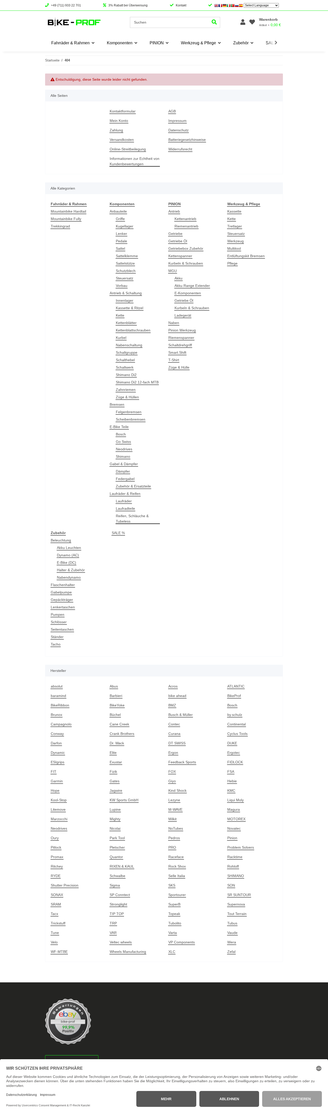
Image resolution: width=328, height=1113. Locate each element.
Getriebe (175, 234)
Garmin (57, 781)
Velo (54, 942)
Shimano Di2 (126, 375)
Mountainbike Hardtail (68, 211)
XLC (171, 952)
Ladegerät (183, 315)
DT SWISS (177, 743)
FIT (53, 771)
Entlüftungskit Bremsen (246, 256)
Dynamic (58, 753)
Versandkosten (122, 140)
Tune (55, 933)
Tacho (55, 644)
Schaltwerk (125, 367)
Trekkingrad (60, 226)
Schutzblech (126, 271)
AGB (172, 111)
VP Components (181, 942)
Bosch (121, 434)
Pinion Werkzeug (182, 330)
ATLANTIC (235, 686)
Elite (113, 753)
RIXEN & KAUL (122, 866)
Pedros (174, 838)
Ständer (57, 637)
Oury (55, 838)
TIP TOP (117, 914)
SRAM (56, 904)
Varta (172, 933)
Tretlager (234, 226)
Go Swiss (123, 442)
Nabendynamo (69, 577)
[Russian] (237, 5)
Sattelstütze (125, 263)
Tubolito (174, 923)
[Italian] (229, 5)
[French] (220, 5)
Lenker (121, 234)
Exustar (116, 762)
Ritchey (57, 866)
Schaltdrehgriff (180, 345)
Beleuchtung (61, 540)
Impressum (177, 121)
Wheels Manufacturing (128, 952)
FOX (172, 771)
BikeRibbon (60, 705)
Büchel (115, 715)
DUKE (232, 743)
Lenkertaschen (63, 607)
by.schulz (234, 715)
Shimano (123, 456)
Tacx (54, 914)
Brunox (56, 715)
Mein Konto (119, 121)
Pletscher (117, 847)
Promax (57, 857)
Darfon (56, 743)
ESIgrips (57, 762)
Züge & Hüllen (127, 397)
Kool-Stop (59, 800)
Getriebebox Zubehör (185, 248)
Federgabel (125, 479)
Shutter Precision (64, 885)
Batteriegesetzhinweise (187, 140)
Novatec (234, 828)
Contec (174, 724)
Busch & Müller (180, 715)
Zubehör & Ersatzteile (133, 486)
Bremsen (117, 404)
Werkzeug (235, 241)
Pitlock (56, 847)
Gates (114, 781)
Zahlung (116, 130)
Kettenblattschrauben (133, 330)
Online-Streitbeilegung (128, 149)
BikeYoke (117, 705)
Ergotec (233, 753)
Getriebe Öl (177, 241)
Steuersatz (124, 278)
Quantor (116, 857)
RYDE (55, 876)
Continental (236, 724)
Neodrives (124, 449)
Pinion (232, 838)
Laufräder (124, 501)
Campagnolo (61, 724)
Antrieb (174, 211)
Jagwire (116, 790)
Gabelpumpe (61, 592)
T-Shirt (173, 360)
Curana (174, 734)
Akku (178, 278)
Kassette (234, 211)
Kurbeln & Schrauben (185, 263)
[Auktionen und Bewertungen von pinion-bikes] (68, 1021)
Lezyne (174, 800)
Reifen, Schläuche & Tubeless (132, 518)
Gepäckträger (62, 600)
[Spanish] (241, 5)
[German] (224, 5)
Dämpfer (123, 471)
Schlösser (59, 622)
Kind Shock (177, 790)
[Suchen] (214, 22)
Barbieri (116, 696)
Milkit (172, 819)
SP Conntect (120, 895)
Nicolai (115, 828)
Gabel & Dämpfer (124, 464)
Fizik (113, 771)
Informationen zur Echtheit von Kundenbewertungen (134, 161)
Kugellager (124, 226)
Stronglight (118, 904)
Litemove (58, 809)
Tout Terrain (237, 914)
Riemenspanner (181, 338)
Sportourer (177, 895)
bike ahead (177, 696)
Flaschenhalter (63, 585)
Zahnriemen (126, 390)
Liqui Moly (235, 800)
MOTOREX (236, 819)
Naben (173, 323)
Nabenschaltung (129, 345)
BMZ (172, 705)
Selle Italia (176, 876)
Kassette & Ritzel (129, 308)
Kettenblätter (126, 323)
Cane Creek (119, 724)
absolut (57, 686)
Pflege (232, 263)
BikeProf (234, 696)
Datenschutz (178, 130)
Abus (114, 686)
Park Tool (117, 838)
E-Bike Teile (119, 427)
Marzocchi (59, 819)
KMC (231, 790)
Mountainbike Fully (66, 219)
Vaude (232, 933)
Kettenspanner (180, 256)
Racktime (234, 857)
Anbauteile (118, 211)
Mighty (115, 819)
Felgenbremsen (128, 412)
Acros (173, 686)
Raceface (176, 857)
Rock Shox (177, 866)
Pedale (121, 241)
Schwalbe (117, 876)
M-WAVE (175, 809)
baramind (58, 696)
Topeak (174, 914)
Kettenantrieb (185, 219)
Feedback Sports (182, 762)
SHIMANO (235, 876)
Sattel (120, 248)
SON (231, 885)
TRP (113, 923)
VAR (113, 933)
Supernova (236, 904)
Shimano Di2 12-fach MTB (137, 382)
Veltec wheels (121, 942)
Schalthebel (125, 360)
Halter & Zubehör (71, 570)
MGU (172, 271)
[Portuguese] (233, 5)
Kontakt (181, 5)
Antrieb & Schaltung (126, 293)
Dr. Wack (117, 743)
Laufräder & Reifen (125, 494)
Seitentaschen (62, 629)
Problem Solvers (240, 847)
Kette (120, 315)
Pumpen (57, 614)
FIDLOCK (235, 762)
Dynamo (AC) (68, 555)
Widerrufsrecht (180, 149)
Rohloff (233, 866)
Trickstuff (58, 923)
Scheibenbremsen (130, 419)
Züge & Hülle (178, 367)
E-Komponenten (188, 293)
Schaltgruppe (126, 352)
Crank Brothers (122, 734)
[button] (242, 22)
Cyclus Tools (237, 734)
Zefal (231, 952)
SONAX (57, 895)
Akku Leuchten (69, 548)
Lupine (115, 809)
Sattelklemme (127, 256)
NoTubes (175, 828)
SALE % (118, 533)
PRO (172, 847)
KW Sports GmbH (124, 800)
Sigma (115, 885)
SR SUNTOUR (239, 895)
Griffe (120, 219)
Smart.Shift (177, 352)
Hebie (232, 781)
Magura (233, 809)
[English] (216, 5)
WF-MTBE (59, 952)
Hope (55, 790)
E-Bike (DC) (66, 562)
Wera (231, 942)
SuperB (174, 904)
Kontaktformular (123, 111)
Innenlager (124, 300)
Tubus (232, 923)
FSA (230, 771)
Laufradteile (125, 508)
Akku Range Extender (192, 286)
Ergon (173, 753)
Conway (57, 734)
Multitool (234, 248)
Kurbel (121, 338)
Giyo (172, 781)
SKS (171, 885)
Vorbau (121, 286)
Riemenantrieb (186, 226)
